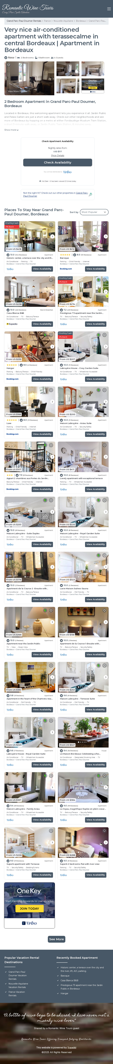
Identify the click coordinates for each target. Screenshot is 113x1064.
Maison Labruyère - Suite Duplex (23, 533)
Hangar (10, 368)
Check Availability (57, 162)
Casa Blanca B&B (15, 313)
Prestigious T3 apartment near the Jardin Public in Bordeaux (82, 987)
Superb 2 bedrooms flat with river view (79, 864)
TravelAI (71, 1047)
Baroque (64, 258)
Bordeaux (81, 21)
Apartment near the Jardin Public (23, 643)
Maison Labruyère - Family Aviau (23, 809)
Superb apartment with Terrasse (23, 864)
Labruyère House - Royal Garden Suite (26, 754)
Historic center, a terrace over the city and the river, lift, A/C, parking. (82, 969)
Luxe (9, 423)
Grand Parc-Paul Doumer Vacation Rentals (18, 975)
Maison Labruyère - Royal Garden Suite (80, 533)
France (47, 21)
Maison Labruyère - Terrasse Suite (77, 698)
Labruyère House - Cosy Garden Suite (79, 368)
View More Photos (17, 91)
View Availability (42, 268)
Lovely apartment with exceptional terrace (81, 478)
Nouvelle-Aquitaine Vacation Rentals (18, 985)
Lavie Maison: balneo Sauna (74, 588)
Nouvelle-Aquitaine (63, 21)
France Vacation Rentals (17, 994)
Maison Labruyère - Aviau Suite (76, 423)
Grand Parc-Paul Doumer (26, 264)
